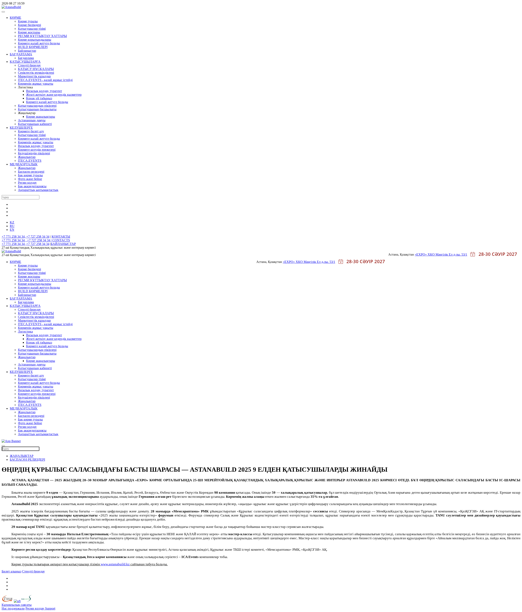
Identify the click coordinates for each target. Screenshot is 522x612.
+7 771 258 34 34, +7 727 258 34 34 (25, 236)
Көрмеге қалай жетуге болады (39, 43)
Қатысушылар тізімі (32, 28)
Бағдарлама (26, 58)
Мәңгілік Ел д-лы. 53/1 (451, 254)
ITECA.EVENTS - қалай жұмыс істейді (45, 80)
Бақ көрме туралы (30, 175)
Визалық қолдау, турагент (44, 91)
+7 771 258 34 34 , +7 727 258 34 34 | (27, 240)
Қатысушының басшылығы (37, 109)
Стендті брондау (29, 65)
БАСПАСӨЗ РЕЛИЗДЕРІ (27, 459)
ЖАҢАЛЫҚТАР (21, 456)
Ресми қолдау (27, 182)
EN (12, 229)
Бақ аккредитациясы (32, 186)
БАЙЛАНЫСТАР (63, 244)
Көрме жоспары (29, 32)
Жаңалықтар (26, 157)
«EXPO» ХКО (425, 254)
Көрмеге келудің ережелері (36, 149)
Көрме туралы (28, 21)
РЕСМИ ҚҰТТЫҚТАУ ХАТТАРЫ (42, 36)
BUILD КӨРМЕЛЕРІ (33, 47)
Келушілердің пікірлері (34, 153)
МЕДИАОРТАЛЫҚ (24, 164)
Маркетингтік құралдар (34, 76)
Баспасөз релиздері (31, 171)
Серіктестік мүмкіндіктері (36, 72)
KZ (12, 222)
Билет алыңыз (11, 571)
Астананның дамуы (31, 120)
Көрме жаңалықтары (40, 116)
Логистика (25, 331)
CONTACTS (61, 240)
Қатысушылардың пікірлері (37, 105)
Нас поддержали (13, 608)
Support (50, 608)
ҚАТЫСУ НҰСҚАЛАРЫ (36, 69)
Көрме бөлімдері (29, 25)
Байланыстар (27, 50)
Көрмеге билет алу (31, 131)
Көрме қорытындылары (34, 39)
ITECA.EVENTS (29, 160)
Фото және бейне (30, 179)
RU (12, 226)
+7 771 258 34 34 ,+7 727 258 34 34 (25, 244)
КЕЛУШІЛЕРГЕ (21, 127)
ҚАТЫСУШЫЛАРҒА (25, 61)
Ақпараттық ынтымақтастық (38, 190)
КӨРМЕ (15, 17)
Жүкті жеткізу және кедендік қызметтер (54, 94)
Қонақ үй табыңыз (39, 98)
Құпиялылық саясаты (17, 605)
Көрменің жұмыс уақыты (35, 83)
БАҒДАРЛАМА (21, 54)
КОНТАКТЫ (61, 236)
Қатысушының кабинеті (35, 124)
